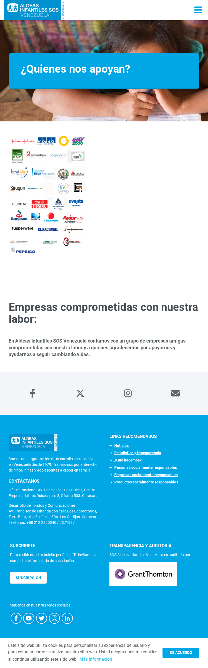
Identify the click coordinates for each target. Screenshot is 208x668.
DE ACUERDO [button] (181, 652)
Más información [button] (95, 659)
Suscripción (28, 578)
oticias (123, 445)
